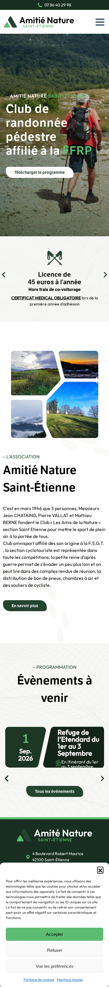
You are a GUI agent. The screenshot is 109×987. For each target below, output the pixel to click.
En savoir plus (25, 605)
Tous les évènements (54, 791)
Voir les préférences (55, 966)
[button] (100, 870)
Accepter (54, 934)
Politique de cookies (39, 979)
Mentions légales (70, 979)
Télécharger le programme (40, 172)
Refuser (54, 950)
